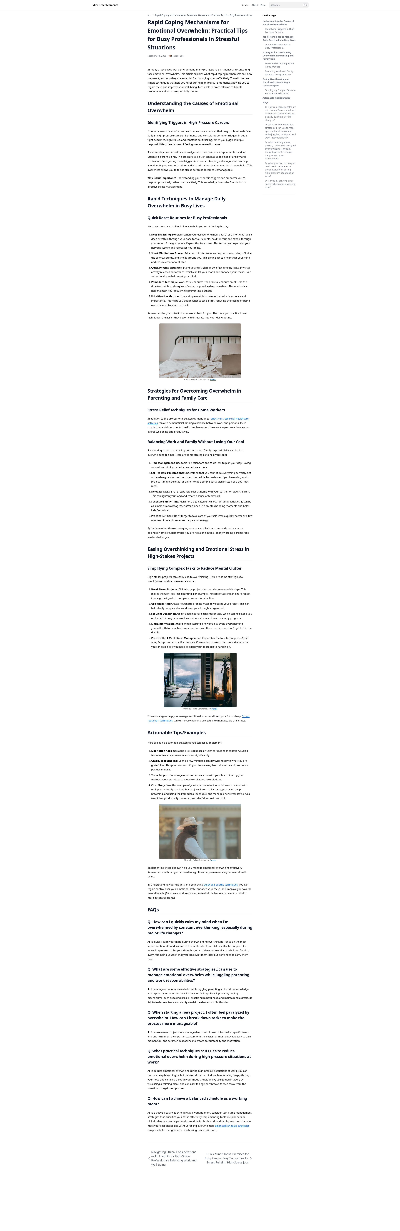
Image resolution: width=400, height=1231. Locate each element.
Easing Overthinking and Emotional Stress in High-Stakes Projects (276, 82)
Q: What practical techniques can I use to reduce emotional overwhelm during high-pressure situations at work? (280, 170)
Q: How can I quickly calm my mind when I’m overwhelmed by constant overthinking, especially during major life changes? (280, 113)
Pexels (213, 379)
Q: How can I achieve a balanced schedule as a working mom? (280, 184)
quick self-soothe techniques (221, 884)
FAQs (265, 102)
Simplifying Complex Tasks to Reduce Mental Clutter (280, 92)
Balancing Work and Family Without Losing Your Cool (279, 73)
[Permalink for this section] (178, 110)
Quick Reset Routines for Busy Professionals (278, 46)
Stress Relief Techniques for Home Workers (279, 65)
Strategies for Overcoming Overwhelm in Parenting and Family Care (278, 55)
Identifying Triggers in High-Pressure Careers (280, 30)
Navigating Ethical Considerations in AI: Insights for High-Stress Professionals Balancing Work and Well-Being (174, 1158)
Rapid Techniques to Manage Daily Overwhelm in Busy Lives (278, 38)
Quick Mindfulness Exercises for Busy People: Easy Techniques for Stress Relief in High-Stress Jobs (227, 1158)
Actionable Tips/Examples (276, 97)
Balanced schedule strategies (232, 1125)
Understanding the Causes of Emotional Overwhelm (278, 23)
